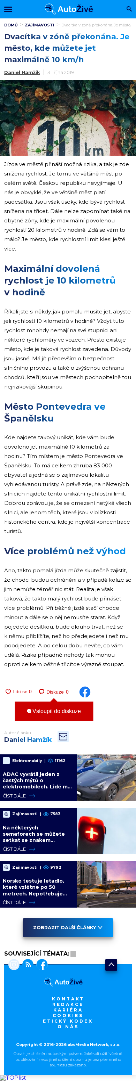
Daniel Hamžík (22, 72)
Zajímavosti (39, 25)
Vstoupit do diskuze (56, 711)
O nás (68, 1026)
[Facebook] (40, 965)
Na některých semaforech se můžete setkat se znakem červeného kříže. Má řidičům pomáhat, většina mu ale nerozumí (36, 843)
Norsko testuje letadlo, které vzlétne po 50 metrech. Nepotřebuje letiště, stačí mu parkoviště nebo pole (33, 893)
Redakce (68, 1004)
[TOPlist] (13, 1077)
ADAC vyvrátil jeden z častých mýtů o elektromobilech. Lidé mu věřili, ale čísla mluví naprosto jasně (37, 787)
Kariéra (68, 1010)
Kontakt (68, 998)
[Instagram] (14, 965)
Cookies (68, 1015)
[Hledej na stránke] (129, 9)
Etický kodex (68, 1021)
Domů (11, 25)
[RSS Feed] (26, 965)
